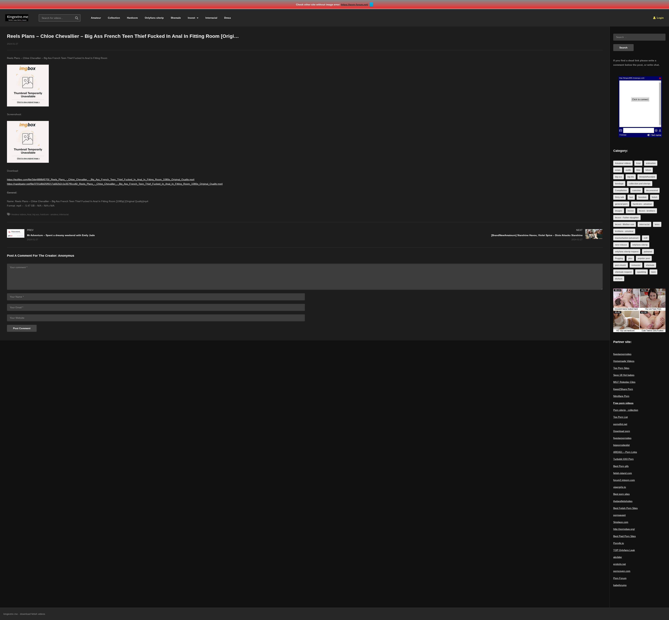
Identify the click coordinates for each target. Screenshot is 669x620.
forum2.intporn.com (624, 480)
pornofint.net (620, 424)
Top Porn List (620, 417)
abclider (617, 557)
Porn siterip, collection (625, 410)
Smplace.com (620, 522)
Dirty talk (619, 197)
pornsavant (619, 515)
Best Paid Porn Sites (624, 536)
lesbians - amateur (624, 231)
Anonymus (66, 255)
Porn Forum (619, 578)
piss (630, 258)
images (618, 211)
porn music (620, 265)
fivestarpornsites (622, 354)
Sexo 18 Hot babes (623, 375)
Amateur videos (18, 214)
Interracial (211, 17)
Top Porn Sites (621, 368)
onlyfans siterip (640, 245)
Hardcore (132, 17)
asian (617, 170)
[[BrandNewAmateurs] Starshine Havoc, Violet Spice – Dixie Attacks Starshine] (455, 234)
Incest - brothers (647, 211)
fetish (654, 197)
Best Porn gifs (621, 466)
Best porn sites (621, 494)
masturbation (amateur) (627, 238)
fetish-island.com (622, 473)
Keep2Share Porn (623, 389)
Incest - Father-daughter (627, 217)
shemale (650, 265)
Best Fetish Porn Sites (625, 508)
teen (653, 272)
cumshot (636, 190)
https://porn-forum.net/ (354, 4)
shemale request (623, 272)
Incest (192, 17)
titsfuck (618, 279)
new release (621, 245)
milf (645, 238)
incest (631, 211)
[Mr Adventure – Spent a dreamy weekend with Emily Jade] (154, 234)
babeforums (619, 585)
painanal (648, 251)
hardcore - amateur (49, 214)
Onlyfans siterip (154, 17)
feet (631, 197)
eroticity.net (619, 564)
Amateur (96, 17)
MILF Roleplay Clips (624, 382)
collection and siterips (640, 183)
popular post (644, 258)
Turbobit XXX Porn (623, 459)
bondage (619, 183)
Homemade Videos (623, 361)
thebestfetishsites (622, 501)
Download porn (621, 431)
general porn (621, 204)
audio (628, 170)
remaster (636, 265)
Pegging (619, 258)
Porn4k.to (618, 543)
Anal (29, 214)
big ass (35, 214)
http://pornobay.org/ (624, 529)
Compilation (621, 190)
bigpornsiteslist (621, 445)
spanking (641, 272)
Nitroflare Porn (621, 396)
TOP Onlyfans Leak (624, 550)
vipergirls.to (619, 487)
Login (660, 17)
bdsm (648, 170)
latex (657, 224)
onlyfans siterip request (627, 251)
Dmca (227, 17)
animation (651, 163)
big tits (630, 177)
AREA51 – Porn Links (625, 452)
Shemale (176, 17)
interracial (64, 214)
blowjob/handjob (647, 177)
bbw (638, 170)
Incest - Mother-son (624, 224)
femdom (642, 197)
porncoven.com (621, 571)
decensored (652, 190)
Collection (114, 17)
